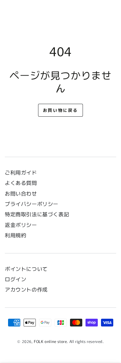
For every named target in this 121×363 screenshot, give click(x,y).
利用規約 (15, 235)
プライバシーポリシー (31, 204)
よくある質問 (21, 183)
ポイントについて (26, 268)
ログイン (15, 279)
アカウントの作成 (26, 289)
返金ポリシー (21, 225)
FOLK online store (50, 341)
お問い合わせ (23, 193)
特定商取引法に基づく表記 (37, 214)
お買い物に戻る (60, 110)
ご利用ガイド (21, 172)
